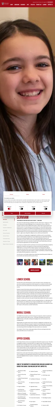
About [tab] (43, 194)
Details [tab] (27, 194)
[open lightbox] (20, 262)
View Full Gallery (35, 270)
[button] (12, 4)
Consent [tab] (11, 194)
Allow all (43, 213)
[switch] (21, 209)
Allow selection (27, 213)
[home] (5, 3)
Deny (12, 213)
